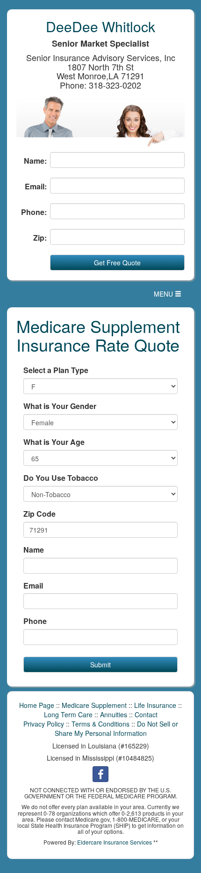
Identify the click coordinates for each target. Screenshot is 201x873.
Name (33, 550)
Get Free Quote (117, 262)
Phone (35, 621)
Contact (146, 714)
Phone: (34, 212)
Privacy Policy (43, 723)
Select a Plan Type (55, 370)
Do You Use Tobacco (60, 478)
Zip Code (39, 514)
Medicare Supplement (94, 705)
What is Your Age (54, 442)
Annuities (113, 714)
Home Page (36, 705)
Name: (35, 161)
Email (33, 586)
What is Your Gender (59, 406)
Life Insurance (155, 705)
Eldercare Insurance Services (114, 842)
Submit (100, 664)
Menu (170, 296)
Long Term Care (68, 714)
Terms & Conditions (100, 723)
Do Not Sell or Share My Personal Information (116, 728)
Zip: (40, 238)
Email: (36, 186)
